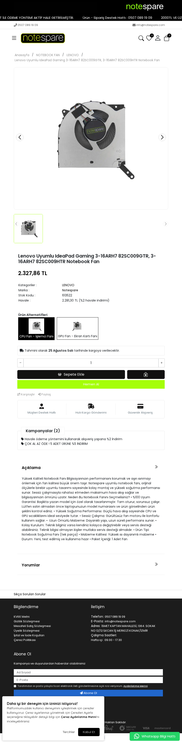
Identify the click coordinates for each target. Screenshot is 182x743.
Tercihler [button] (69, 732)
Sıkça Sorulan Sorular (30, 594)
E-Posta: (97, 621)
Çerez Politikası (25, 640)
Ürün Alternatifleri (32, 315)
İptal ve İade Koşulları (29, 635)
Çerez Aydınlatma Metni (78, 717)
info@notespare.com (150, 25)
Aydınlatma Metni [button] (135, 686)
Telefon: (97, 616)
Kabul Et (89, 732)
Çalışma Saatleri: (104, 635)
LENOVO (73, 55)
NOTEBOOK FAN (48, 55)
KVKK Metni (22, 617)
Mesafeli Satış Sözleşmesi (32, 626)
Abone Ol (90, 693)
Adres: (95, 626)
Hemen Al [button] (91, 384)
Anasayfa (22, 55)
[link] (91, 7)
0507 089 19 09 (28, 25)
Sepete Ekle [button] (74, 374)
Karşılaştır (27, 394)
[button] (14, 38)
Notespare (70, 290)
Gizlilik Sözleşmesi (27, 621)
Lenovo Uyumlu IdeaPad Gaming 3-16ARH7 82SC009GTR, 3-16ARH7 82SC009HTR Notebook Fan (87, 60)
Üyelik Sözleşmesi (27, 631)
